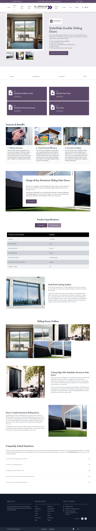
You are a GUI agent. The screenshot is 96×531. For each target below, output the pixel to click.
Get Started (31, 201)
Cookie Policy (50, 517)
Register (49, 520)
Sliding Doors (29, 7)
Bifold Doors (22, 7)
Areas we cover (50, 511)
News (70, 7)
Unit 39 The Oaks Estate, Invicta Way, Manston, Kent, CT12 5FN (71, 512)
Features (11, 76)
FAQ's (85, 76)
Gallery (76, 7)
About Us (15, 6)
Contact (64, 7)
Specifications (36, 76)
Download (17, 96)
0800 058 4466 (73, 452)
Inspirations (62, 76)
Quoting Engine (56, 7)
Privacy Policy (38, 517)
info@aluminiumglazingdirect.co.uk (72, 508)
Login (36, 520)
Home (9, 7)
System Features (54, 225)
